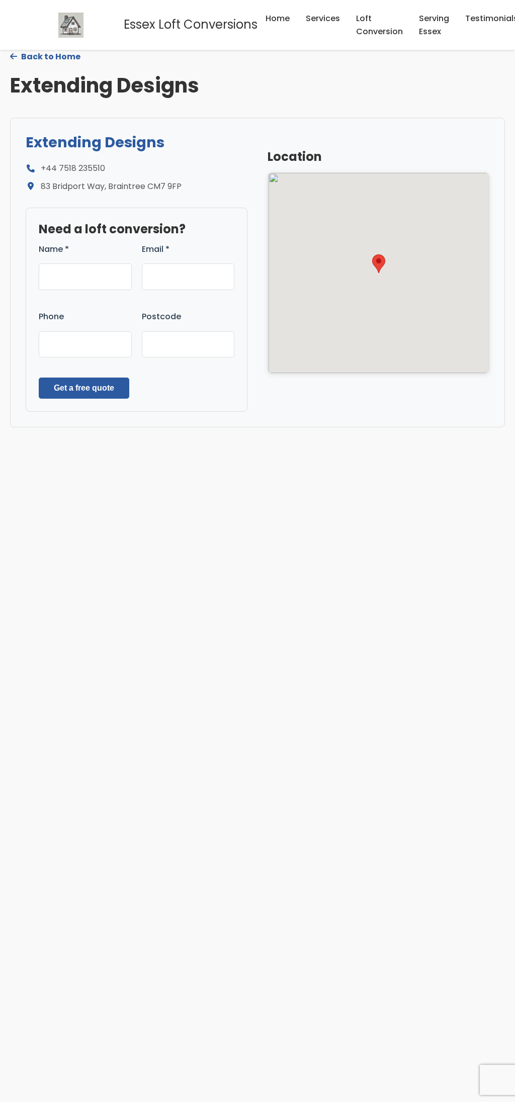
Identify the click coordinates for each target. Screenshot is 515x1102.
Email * (155, 249)
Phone (51, 316)
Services (323, 18)
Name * (54, 249)
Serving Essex (434, 25)
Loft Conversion (379, 25)
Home (278, 18)
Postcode (161, 316)
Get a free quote (84, 388)
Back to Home (50, 56)
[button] (378, 263)
